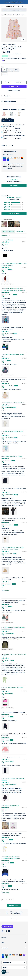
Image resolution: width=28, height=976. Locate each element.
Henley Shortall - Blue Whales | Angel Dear (13, 131)
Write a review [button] (14, 185)
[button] (25, 6)
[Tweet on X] (6, 145)
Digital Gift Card (9, 239)
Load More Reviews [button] (14, 905)
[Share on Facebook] (9, 145)
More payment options (14, 90)
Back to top (14, 919)
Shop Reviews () (20, 231)
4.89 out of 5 (18, 197)
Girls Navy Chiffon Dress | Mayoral (13, 456)
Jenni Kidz (7, 972)
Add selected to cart (7, 120)
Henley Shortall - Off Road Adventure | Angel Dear (14, 136)
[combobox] (14, 10)
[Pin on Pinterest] (12, 145)
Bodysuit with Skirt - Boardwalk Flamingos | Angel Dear (15, 14)
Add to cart (18, 82)
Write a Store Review (14, 213)
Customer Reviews (6, 195)
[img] (14, 197)
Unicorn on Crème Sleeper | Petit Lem (14, 402)
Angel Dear (4, 44)
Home (2, 14)
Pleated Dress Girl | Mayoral (12, 805)
